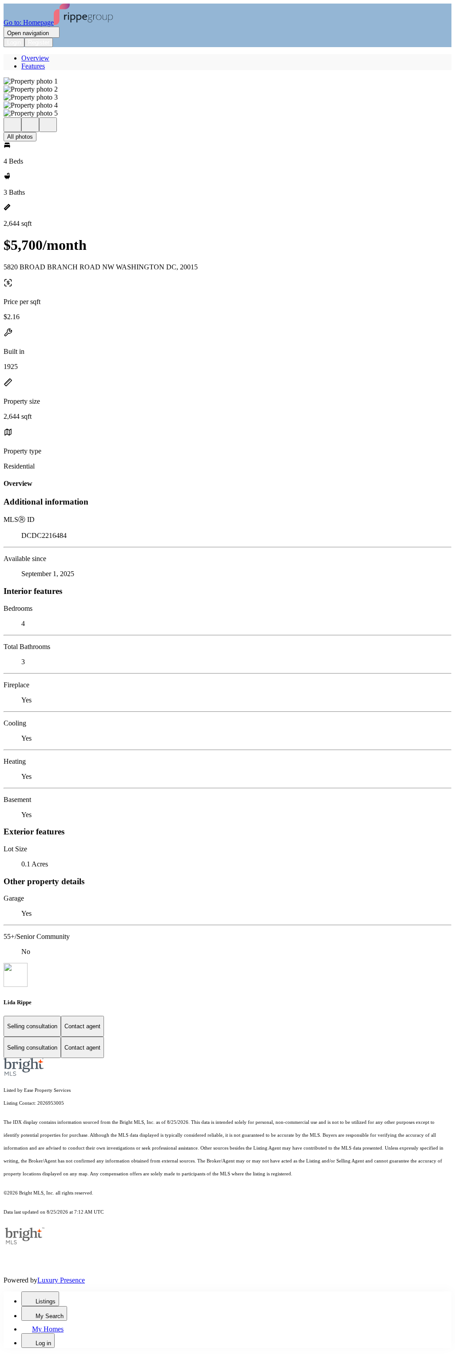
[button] (227, 81)
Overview (35, 58)
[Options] (12, 124)
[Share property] (48, 124)
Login (14, 42)
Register (38, 42)
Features (33, 66)
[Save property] (30, 124)
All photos (20, 136)
